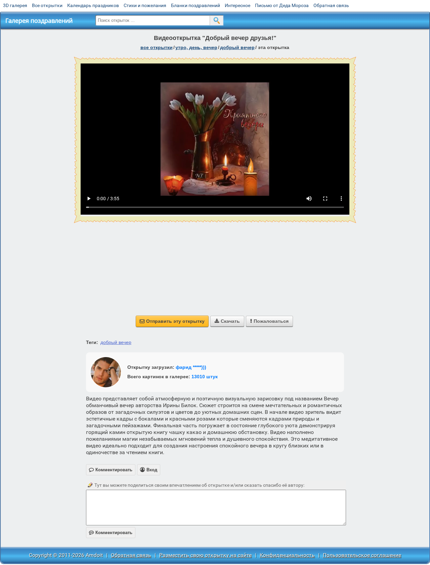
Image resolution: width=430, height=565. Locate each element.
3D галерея (15, 5)
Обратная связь (331, 5)
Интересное (237, 5)
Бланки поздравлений (195, 5)
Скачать (227, 321)
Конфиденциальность (287, 555)
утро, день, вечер (196, 47)
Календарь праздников (93, 5)
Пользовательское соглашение (362, 555)
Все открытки (47, 5)
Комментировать (110, 532)
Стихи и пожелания (145, 5)
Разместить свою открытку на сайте (205, 555)
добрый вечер (237, 47)
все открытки (156, 47)
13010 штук (204, 376)
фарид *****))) (191, 367)
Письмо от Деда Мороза (282, 5)
